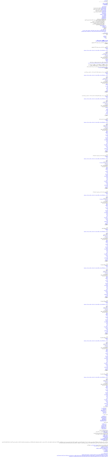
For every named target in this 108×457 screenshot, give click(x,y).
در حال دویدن (106, 144)
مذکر (107, 88)
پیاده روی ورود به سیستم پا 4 (104, 162)
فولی (107, 135)
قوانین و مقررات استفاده (104, 447)
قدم (107, 147)
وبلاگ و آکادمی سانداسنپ (90, 30)
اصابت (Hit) (106, 139)
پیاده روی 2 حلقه (105, 235)
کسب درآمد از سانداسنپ (102, 30)
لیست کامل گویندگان (103, 25)
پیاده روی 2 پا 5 (105, 308)
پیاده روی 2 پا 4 (105, 344)
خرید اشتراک (104, 27)
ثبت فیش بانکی (93, 31)
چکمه (107, 131)
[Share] (107, 74)
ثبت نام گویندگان (103, 18)
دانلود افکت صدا (104, 408)
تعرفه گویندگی (104, 16)
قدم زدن (106, 59)
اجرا (107, 179)
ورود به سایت (104, 424)
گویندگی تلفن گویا (103, 8)
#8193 (107, 379)
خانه (107, 140)
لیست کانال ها (104, 423)
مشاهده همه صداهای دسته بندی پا (103, 67)
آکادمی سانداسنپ (103, 426)
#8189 (107, 233)
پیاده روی (106, 113)
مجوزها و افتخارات (103, 31)
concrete (106, 84)
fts (107, 111)
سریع (107, 133)
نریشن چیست (104, 12)
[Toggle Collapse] (107, 232)
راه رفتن (106, 187)
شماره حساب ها (98, 31)
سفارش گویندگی (103, 416)
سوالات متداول (96, 30)
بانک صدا (105, 36)
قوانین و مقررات (84, 30)
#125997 (106, 52)
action (107, 167)
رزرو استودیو (104, 26)
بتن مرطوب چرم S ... (102, 40)
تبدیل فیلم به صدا (103, 409)
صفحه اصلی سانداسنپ (104, 446)
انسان (105, 37)
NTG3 (107, 60)
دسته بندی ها (104, 6)
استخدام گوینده (104, 17)
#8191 (107, 306)
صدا (107, 183)
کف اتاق (106, 171)
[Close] (107, 452)
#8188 (107, 197)
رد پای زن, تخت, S (105, 102)
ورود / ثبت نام (106, 32)
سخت (107, 175)
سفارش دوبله (104, 10)
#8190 (107, 270)
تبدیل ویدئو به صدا (103, 29)
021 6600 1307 (106, 432)
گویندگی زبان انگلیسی (103, 14)
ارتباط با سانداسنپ (84, 31)
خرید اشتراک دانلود (103, 410)
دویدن (107, 61)
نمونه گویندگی (104, 13)
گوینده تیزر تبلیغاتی (103, 9)
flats (107, 109)
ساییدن (107, 146)
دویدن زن (106, 145)
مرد (107, 89)
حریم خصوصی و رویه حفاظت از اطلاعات (102, 448)
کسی (107, 90)
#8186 (107, 124)
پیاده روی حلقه (106, 126)
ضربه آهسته (106, 148)
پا (105, 80)
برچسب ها (104, 412)
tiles (107, 149)
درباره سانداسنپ (89, 31)
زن (107, 114)
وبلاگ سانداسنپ (105, 450)
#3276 (107, 77)
